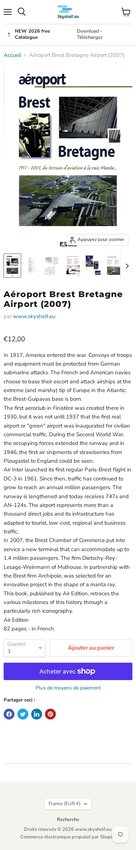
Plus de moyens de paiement (68, 688)
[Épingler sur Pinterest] (50, 714)
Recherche (68, 819)
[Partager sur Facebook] (9, 714)
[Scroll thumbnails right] (126, 266)
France (65, 803)
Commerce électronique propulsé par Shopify (68, 837)
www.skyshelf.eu (34, 316)
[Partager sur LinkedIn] (36, 714)
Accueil (12, 55)
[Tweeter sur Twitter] (22, 714)
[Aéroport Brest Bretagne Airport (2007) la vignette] (12, 265)
